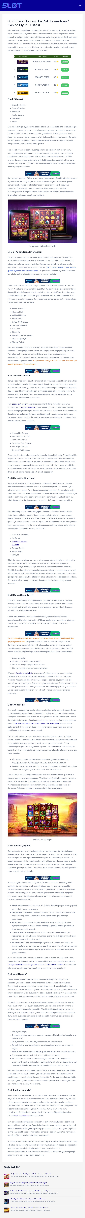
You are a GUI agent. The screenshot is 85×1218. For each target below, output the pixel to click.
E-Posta (15, 545)
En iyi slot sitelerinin (27, 407)
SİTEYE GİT (65, 61)
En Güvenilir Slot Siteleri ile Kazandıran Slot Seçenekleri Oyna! (30, 1191)
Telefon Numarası (19, 541)
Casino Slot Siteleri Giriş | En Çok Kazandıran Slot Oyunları (29, 1208)
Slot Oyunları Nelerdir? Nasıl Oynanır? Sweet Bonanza (28, 1199)
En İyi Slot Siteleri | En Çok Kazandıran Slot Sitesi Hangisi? (28, 1183)
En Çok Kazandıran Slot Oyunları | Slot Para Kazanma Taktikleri (31, 1174)
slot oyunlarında (22, 1115)
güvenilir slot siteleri (23, 673)
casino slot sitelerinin (21, 404)
